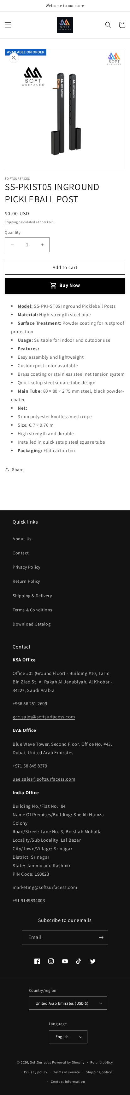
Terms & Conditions (32, 610)
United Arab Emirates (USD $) (62, 1003)
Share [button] (18, 469)
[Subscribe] (101, 937)
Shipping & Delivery (32, 595)
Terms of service (66, 1072)
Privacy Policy (26, 567)
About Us (22, 539)
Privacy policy (35, 1072)
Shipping (11, 222)
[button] (8, 25)
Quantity (13, 232)
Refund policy (101, 1062)
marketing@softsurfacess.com (45, 887)
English (62, 1036)
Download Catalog (32, 624)
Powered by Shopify (68, 1062)
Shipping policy (99, 1072)
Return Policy (26, 581)
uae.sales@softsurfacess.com (44, 779)
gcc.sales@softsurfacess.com (44, 717)
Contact (21, 553)
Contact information (68, 1081)
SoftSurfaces (40, 1062)
